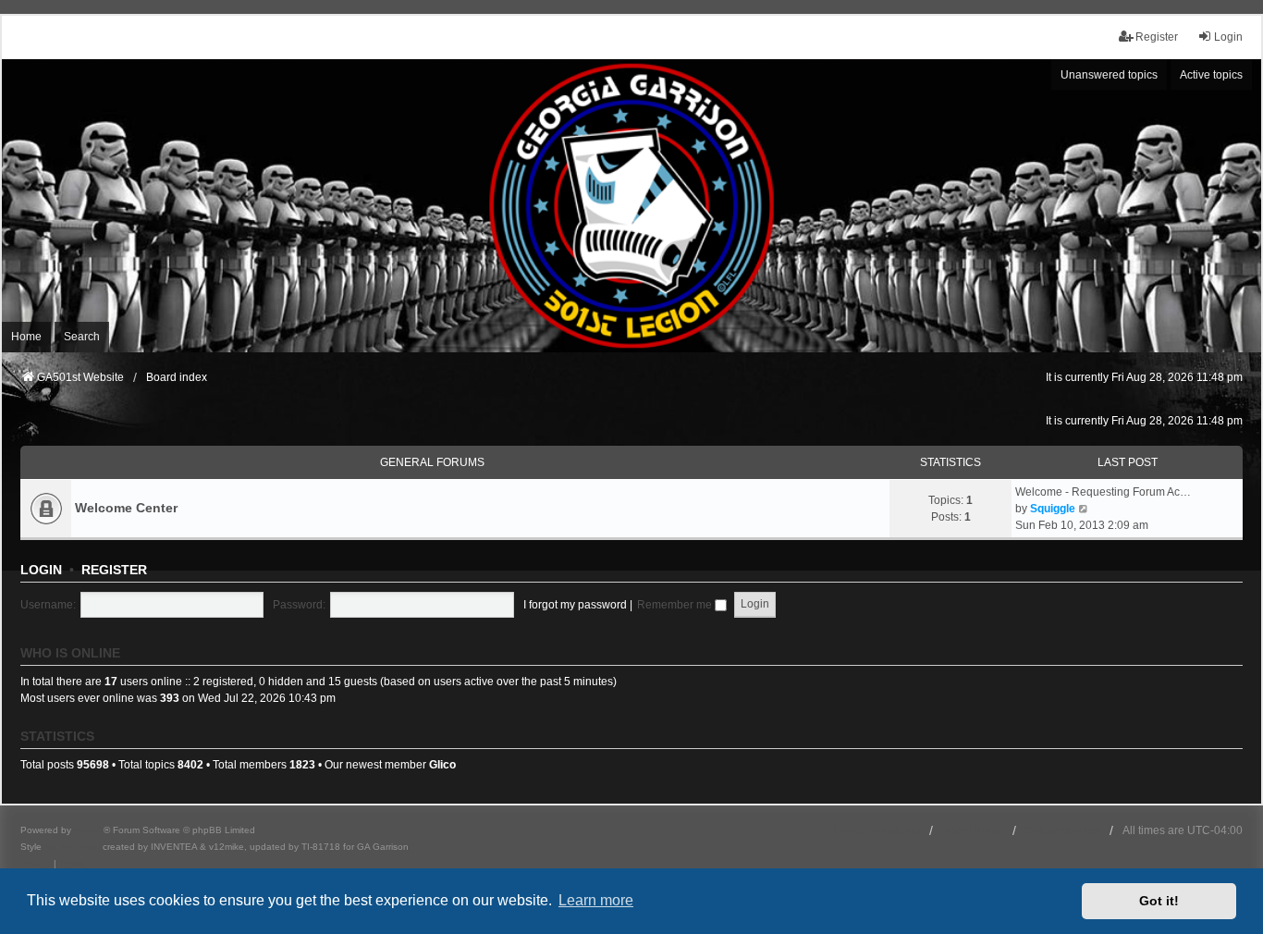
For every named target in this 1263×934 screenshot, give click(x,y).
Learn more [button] (595, 900)
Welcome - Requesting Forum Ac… (1103, 491)
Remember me (676, 604)
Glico (442, 764)
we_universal (72, 847)
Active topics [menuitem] (1211, 74)
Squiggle (1052, 508)
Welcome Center (126, 507)
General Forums (432, 462)
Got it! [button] (1159, 900)
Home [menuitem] (26, 336)
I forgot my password (575, 604)
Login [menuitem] (1228, 37)
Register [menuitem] (1156, 37)
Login (41, 569)
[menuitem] (35, 863)
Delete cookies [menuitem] (1062, 830)
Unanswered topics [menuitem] (1109, 74)
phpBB (89, 830)
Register (114, 569)
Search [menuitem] (82, 336)
